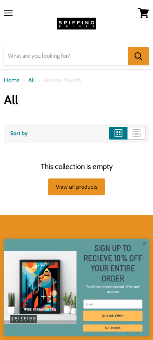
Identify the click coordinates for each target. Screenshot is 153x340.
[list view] (137, 133)
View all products (77, 187)
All (31, 80)
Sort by (19, 133)
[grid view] (118, 133)
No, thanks (112, 328)
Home (12, 80)
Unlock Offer (113, 315)
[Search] (138, 56)
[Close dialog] (144, 243)
